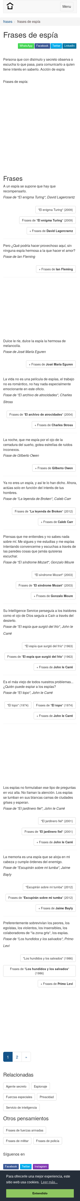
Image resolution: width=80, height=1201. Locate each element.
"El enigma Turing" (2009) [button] (55, 209)
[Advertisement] (40, 130)
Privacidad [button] (47, 1097)
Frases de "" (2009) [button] (47, 220)
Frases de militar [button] (17, 1141)
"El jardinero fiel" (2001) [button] (57, 821)
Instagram (41, 1166)
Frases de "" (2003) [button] (46, 585)
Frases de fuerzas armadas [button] (24, 1130)
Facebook (42, 45)
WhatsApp (26, 45)
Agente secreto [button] (16, 1086)
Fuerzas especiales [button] (19, 1097)
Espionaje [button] (40, 1086)
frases (7, 21)
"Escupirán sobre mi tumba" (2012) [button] (49, 887)
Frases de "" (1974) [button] (54, 705)
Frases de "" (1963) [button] (40, 656)
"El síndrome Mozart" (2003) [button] (54, 575)
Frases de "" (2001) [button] (49, 831)
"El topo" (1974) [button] (18, 705)
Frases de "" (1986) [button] (39, 971)
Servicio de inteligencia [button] (21, 1107)
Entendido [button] (40, 1193)
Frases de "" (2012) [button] (44, 511)
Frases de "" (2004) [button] (41, 414)
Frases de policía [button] (47, 1141)
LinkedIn (69, 45)
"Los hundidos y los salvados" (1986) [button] (48, 958)
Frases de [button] (52, 231)
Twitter (56, 45)
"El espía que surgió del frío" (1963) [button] (49, 646)
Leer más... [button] (49, 1182)
